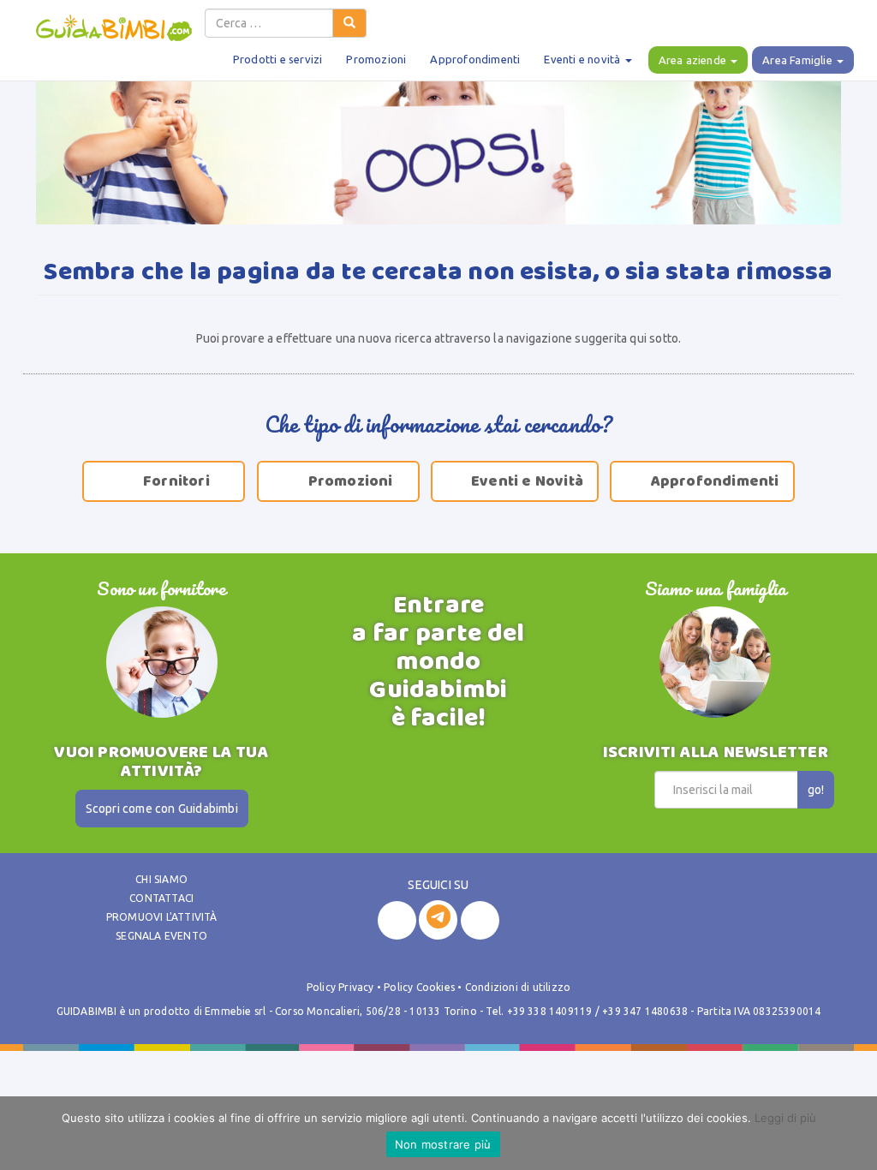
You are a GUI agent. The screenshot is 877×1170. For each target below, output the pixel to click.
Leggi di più (785, 1118)
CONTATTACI (161, 898)
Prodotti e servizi (278, 59)
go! (816, 790)
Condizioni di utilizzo (517, 987)
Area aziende (694, 60)
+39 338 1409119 (550, 1011)
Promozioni (376, 59)
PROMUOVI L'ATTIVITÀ (162, 916)
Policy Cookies (419, 987)
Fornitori (166, 481)
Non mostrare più (443, 1144)
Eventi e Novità (516, 481)
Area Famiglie (798, 60)
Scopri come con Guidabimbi (162, 808)
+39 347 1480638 (645, 1011)
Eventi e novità (583, 59)
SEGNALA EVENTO (161, 935)
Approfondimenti (475, 59)
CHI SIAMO (161, 879)
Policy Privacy (340, 987)
